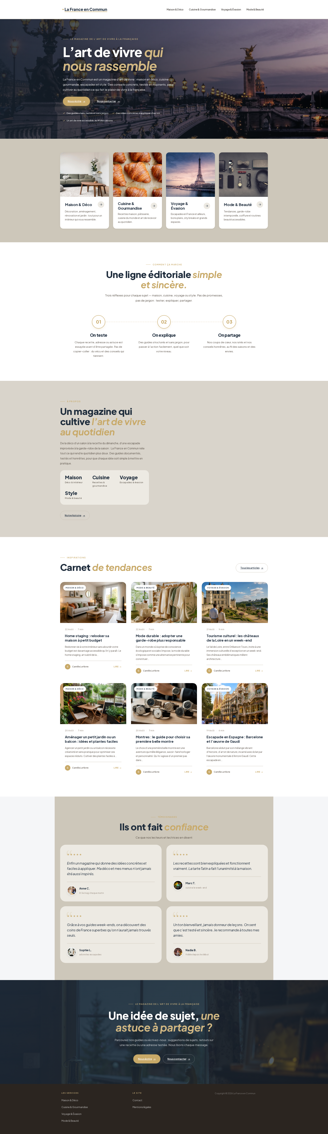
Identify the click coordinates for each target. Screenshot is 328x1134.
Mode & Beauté (255, 9)
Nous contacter (108, 101)
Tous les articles (251, 567)
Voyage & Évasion (231, 9)
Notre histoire (75, 515)
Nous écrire (76, 101)
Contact (137, 1100)
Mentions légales (142, 1107)
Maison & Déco (175, 9)
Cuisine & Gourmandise (202, 9)
